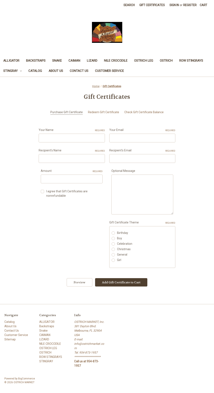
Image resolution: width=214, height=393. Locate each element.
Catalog (35, 71)
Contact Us (79, 71)
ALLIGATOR (11, 60)
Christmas (124, 249)
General (122, 254)
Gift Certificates (152, 5)
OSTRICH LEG (143, 60)
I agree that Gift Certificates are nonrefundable (67, 193)
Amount (72, 170)
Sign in (174, 5)
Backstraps (36, 60)
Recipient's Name (72, 150)
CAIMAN (74, 60)
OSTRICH (166, 60)
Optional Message (123, 170)
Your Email (142, 130)
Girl (119, 260)
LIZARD (92, 60)
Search (129, 5)
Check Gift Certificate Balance (144, 112)
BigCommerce (26, 378)
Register (190, 5)
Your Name (72, 130)
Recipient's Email (142, 150)
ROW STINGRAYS (191, 60)
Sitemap (10, 339)
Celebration (124, 243)
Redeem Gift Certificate (103, 112)
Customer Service (109, 71)
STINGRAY (10, 71)
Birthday (122, 233)
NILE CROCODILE (115, 60)
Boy (119, 238)
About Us (56, 71)
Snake (57, 60)
